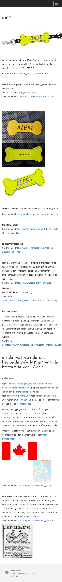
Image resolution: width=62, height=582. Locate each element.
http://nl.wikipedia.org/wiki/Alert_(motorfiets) (35, 520)
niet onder (35, 413)
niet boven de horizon (41, 417)
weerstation (17, 425)
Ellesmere (12, 395)
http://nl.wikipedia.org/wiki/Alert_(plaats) (33, 485)
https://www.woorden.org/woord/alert (33, 282)
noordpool (26, 391)
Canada (50, 395)
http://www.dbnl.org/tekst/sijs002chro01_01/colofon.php (31, 300)
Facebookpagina (27, 573)
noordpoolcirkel (37, 409)
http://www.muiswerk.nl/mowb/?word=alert (35, 96)
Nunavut (24, 395)
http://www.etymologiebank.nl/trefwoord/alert (36, 214)
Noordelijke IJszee (25, 403)
